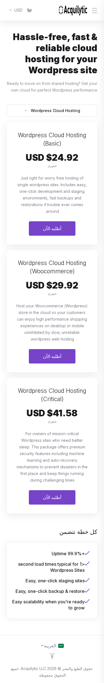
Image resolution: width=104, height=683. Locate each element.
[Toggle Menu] (96, 10)
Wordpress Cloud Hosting (55, 110)
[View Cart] (29, 10)
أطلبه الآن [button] (52, 228)
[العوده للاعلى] (52, 656)
